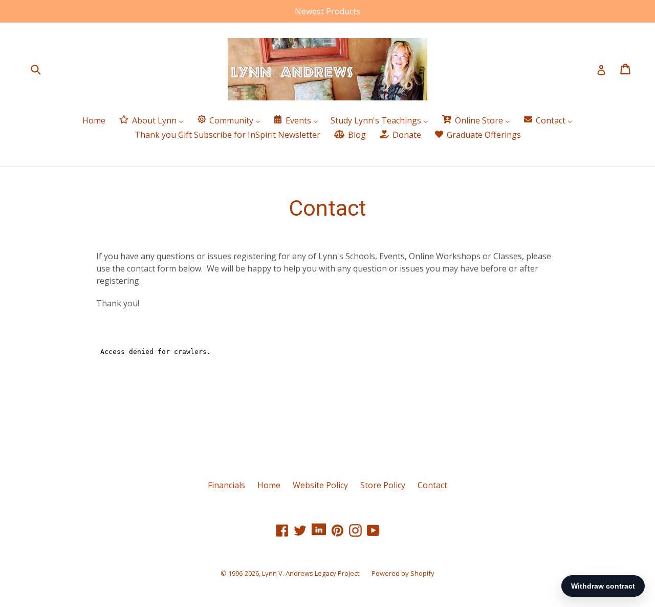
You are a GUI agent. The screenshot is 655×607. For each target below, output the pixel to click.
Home (268, 485)
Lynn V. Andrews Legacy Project (310, 573)
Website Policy (320, 485)
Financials (226, 485)
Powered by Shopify (403, 573)
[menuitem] (94, 120)
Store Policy (382, 485)
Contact (432, 485)
